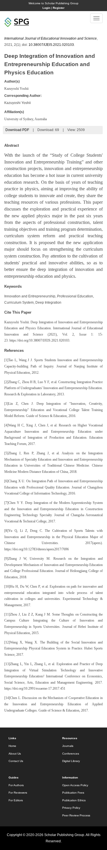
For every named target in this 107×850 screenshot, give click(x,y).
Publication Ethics (74, 800)
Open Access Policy (75, 785)
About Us (15, 753)
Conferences (70, 753)
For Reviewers (18, 792)
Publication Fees (73, 792)
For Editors (16, 800)
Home (12, 745)
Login (46, 7)
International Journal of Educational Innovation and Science (50, 38)
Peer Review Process (76, 815)
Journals (67, 745)
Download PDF (17, 130)
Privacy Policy (71, 807)
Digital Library (71, 761)
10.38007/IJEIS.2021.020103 (51, 44)
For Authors (16, 785)
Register (58, 7)
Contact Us (16, 761)
